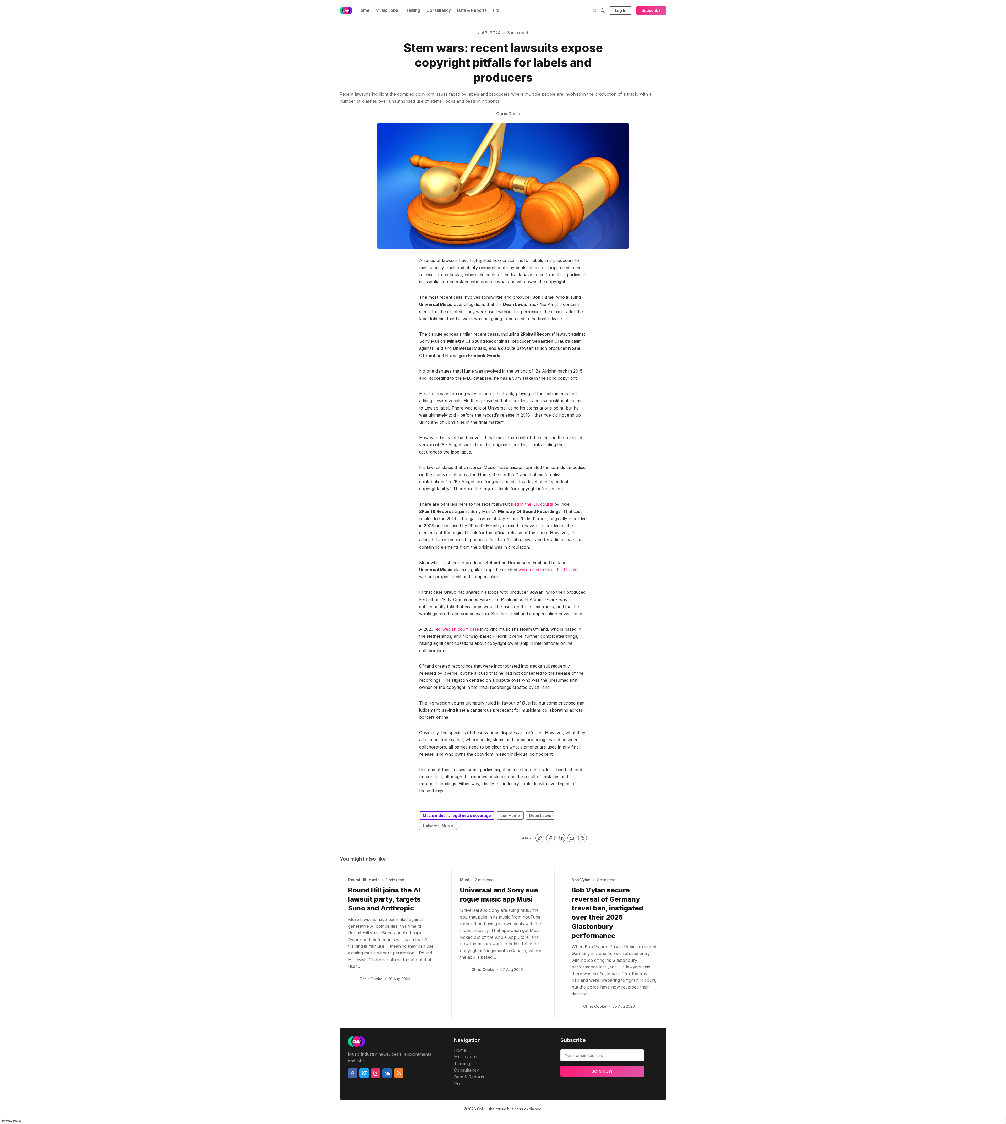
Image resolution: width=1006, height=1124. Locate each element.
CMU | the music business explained (509, 1109)
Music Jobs (387, 10)
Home (363, 10)
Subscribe (651, 10)
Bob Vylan (581, 879)
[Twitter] (364, 1073)
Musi (464, 879)
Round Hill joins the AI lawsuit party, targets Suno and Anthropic (384, 899)
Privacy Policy (11, 1121)
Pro (496, 10)
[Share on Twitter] (539, 838)
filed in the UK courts (532, 504)
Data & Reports (471, 10)
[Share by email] (571, 838)
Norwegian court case (457, 629)
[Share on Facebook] (550, 838)
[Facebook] (352, 1073)
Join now (602, 1071)
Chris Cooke (370, 978)
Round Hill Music (364, 879)
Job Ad (701, 61)
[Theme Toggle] (594, 10)
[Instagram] (375, 1073)
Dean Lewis (540, 815)
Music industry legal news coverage (328, 61)
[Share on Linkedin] (561, 838)
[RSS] (398, 1073)
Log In (620, 10)
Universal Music (438, 825)
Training (412, 10)
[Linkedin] (387, 1073)
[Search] (603, 10)
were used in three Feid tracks (548, 569)
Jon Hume (510, 815)
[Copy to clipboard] (582, 838)
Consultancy (439, 10)
